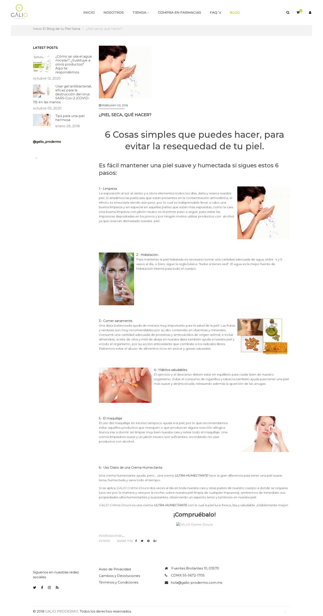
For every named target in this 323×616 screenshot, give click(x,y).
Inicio (37, 29)
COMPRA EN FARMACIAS (179, 12)
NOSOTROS (113, 12)
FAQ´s (215, 12)
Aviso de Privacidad (115, 569)
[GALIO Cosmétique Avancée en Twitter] (34, 587)
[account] (310, 12)
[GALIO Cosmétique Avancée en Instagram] (49, 587)
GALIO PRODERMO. (62, 611)
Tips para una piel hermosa (70, 118)
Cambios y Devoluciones (119, 576)
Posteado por (110, 535)
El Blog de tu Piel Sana (61, 29)
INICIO (89, 12)
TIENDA (139, 12)
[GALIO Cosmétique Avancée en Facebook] (42, 587)
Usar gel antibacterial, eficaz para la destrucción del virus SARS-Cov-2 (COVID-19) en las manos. (62, 94)
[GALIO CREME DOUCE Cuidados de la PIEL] (194, 524)
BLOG (235, 12)
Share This (125, 540)
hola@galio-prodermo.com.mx (196, 582)
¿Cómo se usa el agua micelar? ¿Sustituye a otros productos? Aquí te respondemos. (73, 64)
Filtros (104, 540)
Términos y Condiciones (118, 582)
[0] (297, 12)
